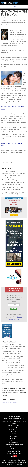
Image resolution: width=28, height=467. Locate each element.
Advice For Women (13, 434)
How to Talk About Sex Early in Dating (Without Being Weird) (12, 179)
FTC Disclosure (13, 447)
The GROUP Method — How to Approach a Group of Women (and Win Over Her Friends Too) (13, 173)
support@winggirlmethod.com (10, 402)
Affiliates (13, 440)
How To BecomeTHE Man (14, 202)
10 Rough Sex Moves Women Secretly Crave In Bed (11, 376)
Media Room (13, 436)
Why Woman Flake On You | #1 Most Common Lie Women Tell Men (12, 381)
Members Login (13, 429)
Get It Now (14, 215)
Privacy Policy (13, 442)
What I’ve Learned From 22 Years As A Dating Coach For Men (13, 188)
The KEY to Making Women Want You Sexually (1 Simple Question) (13, 193)
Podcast (13, 432)
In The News (13, 438)
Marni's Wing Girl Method (9, 2)
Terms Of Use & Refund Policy (13, 444)
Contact (13, 449)
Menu (15, 6)
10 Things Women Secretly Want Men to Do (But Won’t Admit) (13, 371)
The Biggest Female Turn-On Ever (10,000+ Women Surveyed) (13, 183)
